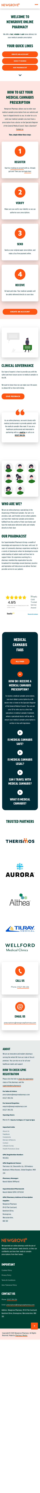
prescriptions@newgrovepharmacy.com (20, 1022)
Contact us (19, 129)
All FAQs (20, 661)
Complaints (7, 1137)
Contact (5, 1143)
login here (27, 171)
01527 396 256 (20, 435)
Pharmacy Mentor (21, 1335)
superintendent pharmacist (12, 1085)
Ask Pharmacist (20, 68)
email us (22, 432)
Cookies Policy (7, 1270)
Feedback (6, 1134)
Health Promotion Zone (11, 1149)
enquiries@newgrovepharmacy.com (15, 1106)
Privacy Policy (6, 1275)
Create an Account (20, 54)
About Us (6, 1131)
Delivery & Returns (9, 1140)
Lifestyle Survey (8, 1146)
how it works (20, 61)
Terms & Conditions (8, 1280)
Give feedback (13, 396)
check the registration (25, 1079)
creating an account (17, 168)
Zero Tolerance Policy (9, 1285)
